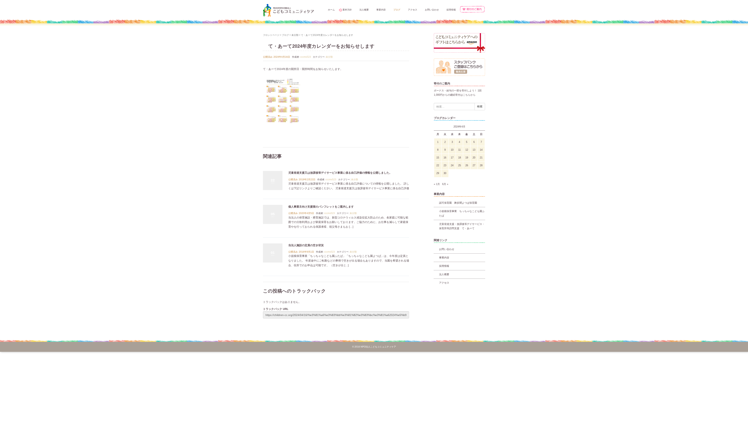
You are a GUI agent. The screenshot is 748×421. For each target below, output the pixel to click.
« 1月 (437, 184)
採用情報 (451, 9)
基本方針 (347, 9)
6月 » (445, 184)
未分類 (294, 35)
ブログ (396, 9)
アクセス (412, 9)
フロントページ (271, 35)
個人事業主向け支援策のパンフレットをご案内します (321, 206)
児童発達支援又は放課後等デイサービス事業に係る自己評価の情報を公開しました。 (340, 172)
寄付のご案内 (472, 9)
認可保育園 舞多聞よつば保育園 (458, 202)
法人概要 (364, 9)
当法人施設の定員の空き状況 (306, 245)
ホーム (331, 9)
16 (445, 157)
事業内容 (381, 9)
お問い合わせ (432, 9)
